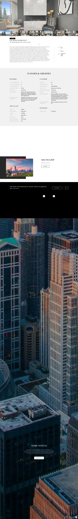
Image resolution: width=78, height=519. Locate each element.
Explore (45, 166)
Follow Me (56, 187)
